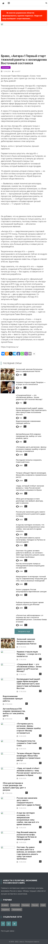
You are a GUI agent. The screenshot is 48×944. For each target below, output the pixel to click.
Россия (35, 905)
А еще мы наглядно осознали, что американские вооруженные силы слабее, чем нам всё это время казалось (30, 528)
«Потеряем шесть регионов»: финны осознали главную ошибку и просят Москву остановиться (31, 449)
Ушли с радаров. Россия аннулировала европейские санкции (31, 590)
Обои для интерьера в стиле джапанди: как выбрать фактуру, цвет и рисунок (29, 501)
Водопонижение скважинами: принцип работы (28, 422)
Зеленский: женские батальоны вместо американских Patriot (29, 370)
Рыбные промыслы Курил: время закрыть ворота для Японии (30, 603)
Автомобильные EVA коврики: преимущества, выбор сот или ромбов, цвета (28, 436)
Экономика (5, 67)
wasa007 (17, 71)
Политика (15, 905)
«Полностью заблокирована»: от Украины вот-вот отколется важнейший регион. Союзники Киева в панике (31, 618)
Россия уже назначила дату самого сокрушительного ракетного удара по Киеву (30, 514)
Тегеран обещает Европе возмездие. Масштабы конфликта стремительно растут (31, 475)
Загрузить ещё (24, 631)
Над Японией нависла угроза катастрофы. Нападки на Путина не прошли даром (30, 540)
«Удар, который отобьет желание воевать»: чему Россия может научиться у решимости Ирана (30, 488)
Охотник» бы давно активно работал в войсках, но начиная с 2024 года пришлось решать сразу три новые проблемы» (30, 554)
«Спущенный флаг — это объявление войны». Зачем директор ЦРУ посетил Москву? (29, 397)
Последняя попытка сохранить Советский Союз (29, 461)
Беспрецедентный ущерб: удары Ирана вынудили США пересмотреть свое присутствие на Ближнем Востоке (31, 411)
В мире (5, 905)
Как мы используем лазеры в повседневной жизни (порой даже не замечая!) (30, 565)
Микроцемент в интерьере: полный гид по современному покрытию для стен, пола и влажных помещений (31, 578)
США (43, 905)
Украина (5, 909)
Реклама (25, 905)
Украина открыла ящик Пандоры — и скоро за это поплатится (31, 383)
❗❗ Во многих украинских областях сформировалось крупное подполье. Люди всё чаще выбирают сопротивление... (22, 16)
